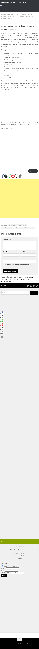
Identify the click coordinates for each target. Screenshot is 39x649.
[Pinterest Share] (13, 176)
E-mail (22, 252)
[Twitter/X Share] (6, 176)
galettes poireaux (19, 227)
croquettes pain (12, 225)
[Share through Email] (20, 176)
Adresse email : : (6, 573)
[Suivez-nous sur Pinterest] (36, 286)
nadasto (6, 29)
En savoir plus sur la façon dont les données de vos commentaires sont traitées (17, 279)
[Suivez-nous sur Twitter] (34, 286)
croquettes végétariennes (8, 227)
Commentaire (7, 239)
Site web (5, 258)
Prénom (3, 568)
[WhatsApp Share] (9, 176)
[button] (2, 337)
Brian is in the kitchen (8, 14)
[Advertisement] (19, 198)
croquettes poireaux (22, 225)
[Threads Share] (16, 176)
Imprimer (33, 171)
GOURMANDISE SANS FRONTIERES (13, 2)
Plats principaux (6, 19)
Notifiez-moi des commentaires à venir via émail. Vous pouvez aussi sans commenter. (18, 266)
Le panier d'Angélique (26, 17)
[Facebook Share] (2, 176)
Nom (5, 252)
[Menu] (36, 2)
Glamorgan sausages (29, 227)
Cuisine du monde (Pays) (24, 14)
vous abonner (17, 267)
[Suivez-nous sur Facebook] (28, 286)
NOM (2, 570)
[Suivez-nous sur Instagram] (31, 286)
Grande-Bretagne (13, 17)
